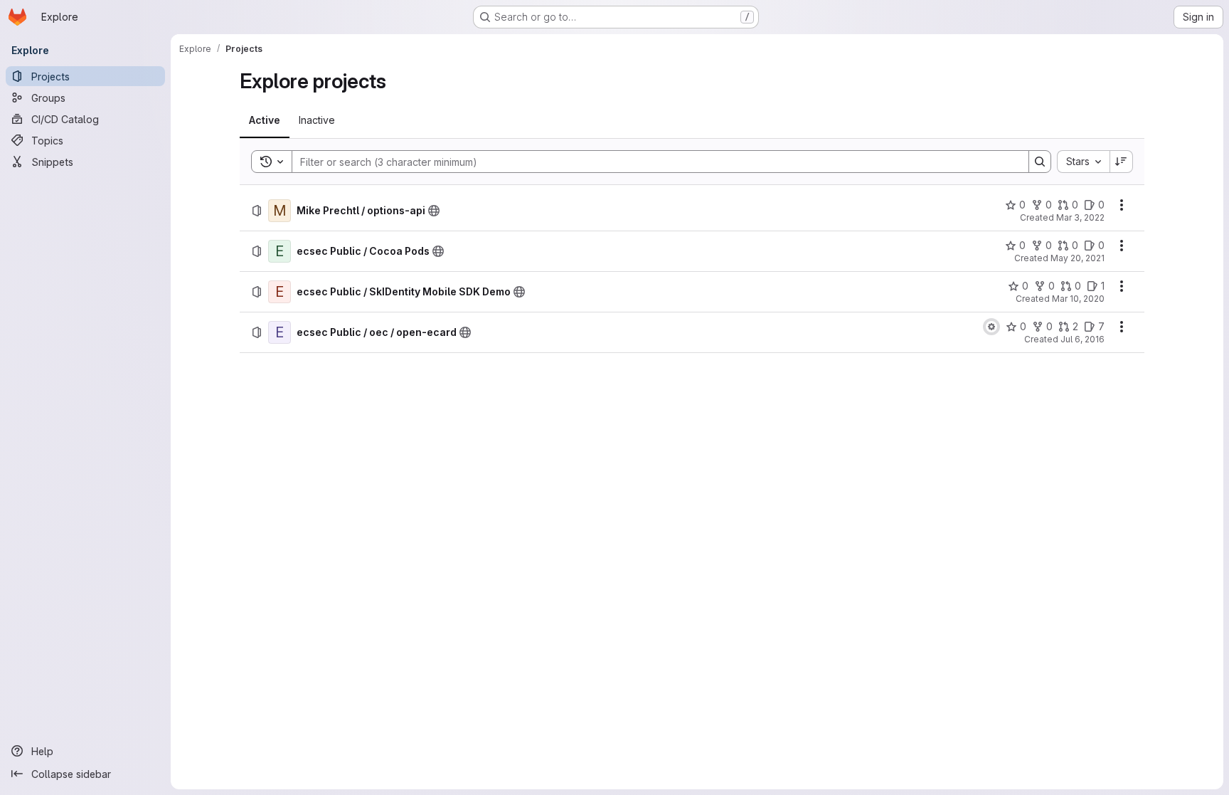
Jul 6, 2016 (1082, 339)
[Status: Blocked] (991, 326)
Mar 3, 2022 (1080, 217)
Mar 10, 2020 (1078, 298)
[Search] (1039, 161)
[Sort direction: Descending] (1121, 161)
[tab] (264, 120)
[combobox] (1083, 161)
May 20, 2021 (1077, 258)
